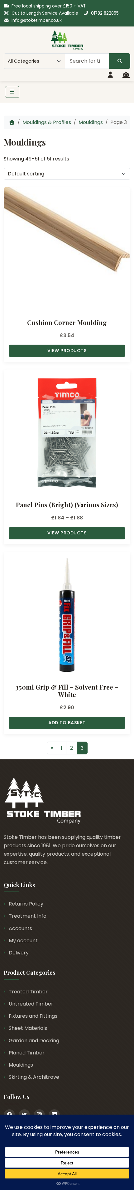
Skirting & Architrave (34, 1077)
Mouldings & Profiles (46, 122)
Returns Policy (26, 903)
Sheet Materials (28, 1028)
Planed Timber (27, 1052)
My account (23, 940)
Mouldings (91, 122)
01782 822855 (105, 13)
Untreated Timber (31, 1003)
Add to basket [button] (67, 722)
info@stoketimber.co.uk (37, 20)
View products (67, 350)
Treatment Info (27, 916)
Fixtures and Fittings (33, 1016)
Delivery (19, 952)
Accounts (20, 928)
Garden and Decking (34, 1040)
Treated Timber (28, 991)
